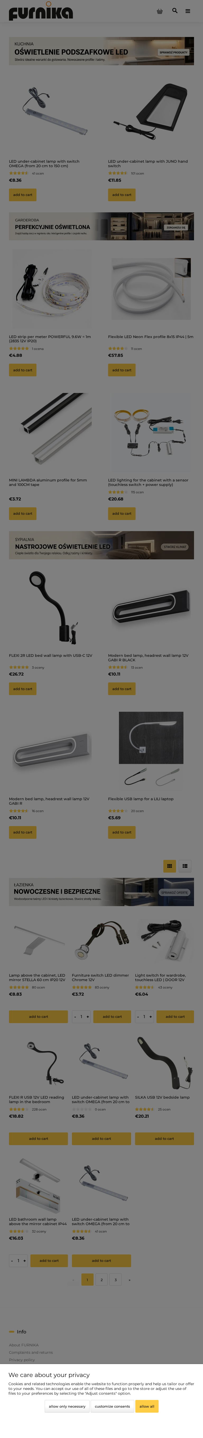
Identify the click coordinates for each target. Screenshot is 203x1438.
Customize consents (112, 1406)
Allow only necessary (67, 1406)
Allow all (147, 1406)
